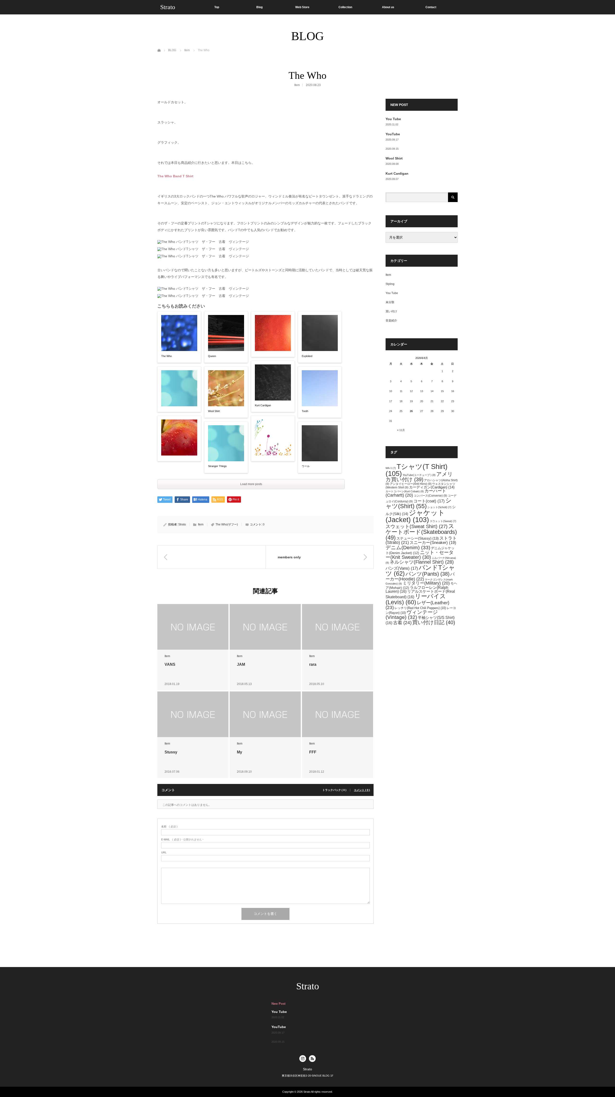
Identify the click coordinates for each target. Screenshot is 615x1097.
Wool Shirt (214, 411)
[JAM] (265, 627)
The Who (166, 356)
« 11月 (401, 430)
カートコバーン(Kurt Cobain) (405, 491)
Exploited (307, 356)
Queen (212, 356)
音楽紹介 (391, 320)
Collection (345, 7)
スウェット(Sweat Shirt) (417, 526)
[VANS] (192, 627)
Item (297, 85)
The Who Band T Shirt (175, 176)
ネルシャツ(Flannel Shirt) (422, 562)
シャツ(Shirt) (419, 503)
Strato (167, 7)
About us (388, 7)
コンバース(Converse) (430, 495)
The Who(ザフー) (226, 524)
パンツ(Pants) (427, 574)
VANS (170, 664)
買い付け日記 (433, 622)
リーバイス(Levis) (416, 599)
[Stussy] (192, 714)
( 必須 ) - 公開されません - (182, 839)
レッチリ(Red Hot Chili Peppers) (420, 608)
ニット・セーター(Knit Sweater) (420, 555)
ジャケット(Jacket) (415, 516)
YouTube (393, 134)
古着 (402, 622)
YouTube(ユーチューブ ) (419, 475)
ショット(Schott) (439, 507)
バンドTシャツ (420, 570)
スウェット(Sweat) (443, 521)
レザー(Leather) (417, 605)
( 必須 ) (169, 826)
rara (312, 664)
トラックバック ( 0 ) (334, 790)
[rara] (337, 627)
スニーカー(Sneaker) (433, 542)
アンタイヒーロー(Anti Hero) (410, 484)
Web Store (302, 7)
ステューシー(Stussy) (417, 538)
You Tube (393, 119)
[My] (265, 714)
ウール (306, 466)
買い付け (391, 311)
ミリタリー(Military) (426, 583)
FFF (312, 752)
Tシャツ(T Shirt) (417, 469)
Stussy (171, 752)
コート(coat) (429, 501)
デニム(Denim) (408, 547)
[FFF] (337, 714)
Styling (390, 284)
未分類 (390, 302)
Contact (430, 7)
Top (216, 7)
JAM (241, 664)
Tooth (305, 411)
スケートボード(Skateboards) (421, 532)
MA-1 (391, 468)
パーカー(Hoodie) (420, 576)
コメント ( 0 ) (362, 790)
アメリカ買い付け (419, 476)
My (239, 752)
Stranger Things (217, 466)
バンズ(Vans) (402, 568)
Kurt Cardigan (263, 405)
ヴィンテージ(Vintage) (412, 614)
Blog (259, 7)
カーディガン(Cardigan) (432, 487)
